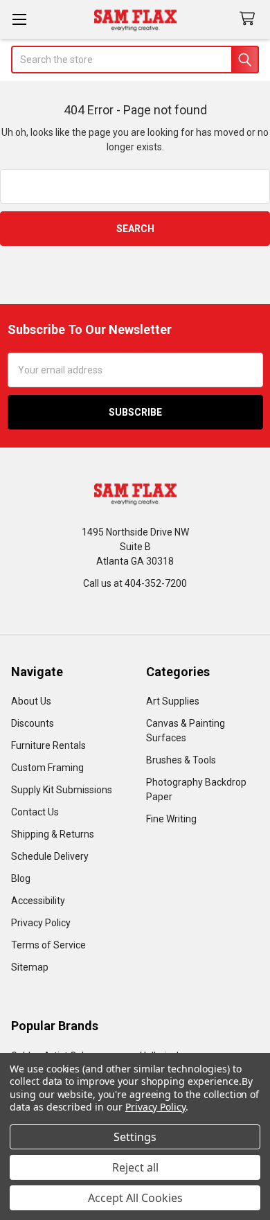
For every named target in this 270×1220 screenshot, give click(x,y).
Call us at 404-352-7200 (135, 583)
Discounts (32, 723)
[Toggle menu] (19, 19)
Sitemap (29, 967)
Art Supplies (172, 701)
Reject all (135, 1167)
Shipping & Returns (52, 834)
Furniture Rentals (48, 745)
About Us (31, 701)
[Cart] (250, 19)
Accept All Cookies (135, 1197)
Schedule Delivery (50, 856)
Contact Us (35, 811)
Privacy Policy (41, 922)
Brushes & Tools (181, 760)
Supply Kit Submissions (61, 789)
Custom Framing (47, 767)
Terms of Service (48, 945)
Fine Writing (171, 818)
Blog (20, 878)
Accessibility (38, 900)
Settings (135, 1136)
